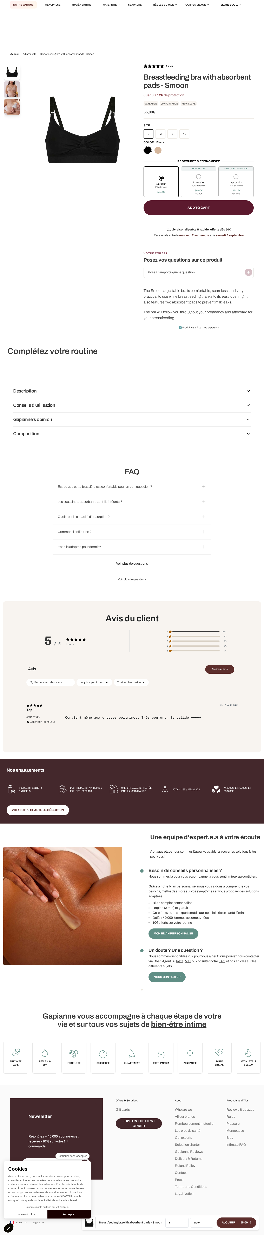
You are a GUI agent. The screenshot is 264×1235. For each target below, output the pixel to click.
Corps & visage (195, 5)
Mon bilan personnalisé (173, 933)
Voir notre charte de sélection (38, 810)
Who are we (183, 1109)
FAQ (222, 961)
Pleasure (233, 1123)
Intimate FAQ (236, 1144)
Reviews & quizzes (240, 1109)
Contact (181, 1172)
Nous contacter (167, 977)
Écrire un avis (220, 669)
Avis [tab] (33, 669)
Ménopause (52, 5)
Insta (179, 961)
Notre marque (23, 5)
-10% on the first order (139, 1123)
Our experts (183, 1137)
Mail (188, 961)
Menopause (235, 1130)
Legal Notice (184, 1193)
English (36, 1222)
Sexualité (134, 5)
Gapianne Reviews (189, 1151)
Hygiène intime (81, 5)
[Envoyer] (248, 272)
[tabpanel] (132, 711)
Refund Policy (185, 1165)
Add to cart (198, 207)
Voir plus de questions (132, 563)
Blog (229, 1137)
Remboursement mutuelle (194, 1123)
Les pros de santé (187, 1130)
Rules (230, 1116)
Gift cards (123, 1109)
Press (179, 1179)
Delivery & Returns (188, 1158)
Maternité (110, 5)
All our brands (185, 1116)
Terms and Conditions (191, 1186)
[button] (161, 185)
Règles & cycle (163, 5)
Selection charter (187, 1144)
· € (236, 1222)
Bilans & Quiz (229, 5)
